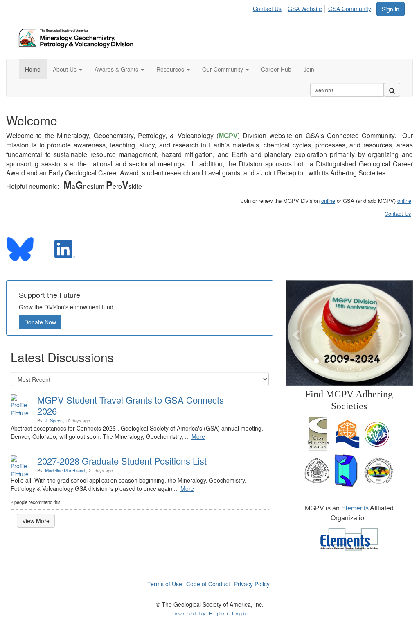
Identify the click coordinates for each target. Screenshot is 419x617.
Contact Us (267, 9)
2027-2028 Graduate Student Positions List (122, 460)
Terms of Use (164, 584)
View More (36, 521)
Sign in (390, 9)
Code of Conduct (208, 584)
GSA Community (349, 9)
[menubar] (314, 7)
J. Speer (53, 420)
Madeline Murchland (65, 470)
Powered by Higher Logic (210, 613)
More (198, 436)
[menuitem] (269, 7)
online (328, 200)
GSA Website (305, 9)
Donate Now (40, 322)
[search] (392, 90)
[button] (67, 69)
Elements (355, 508)
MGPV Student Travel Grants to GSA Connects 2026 (130, 405)
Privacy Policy (252, 584)
